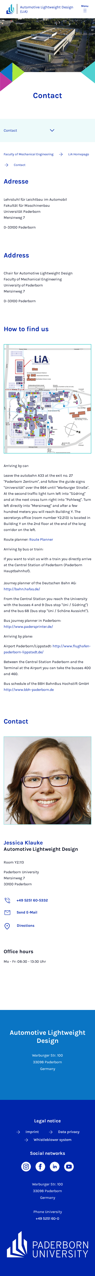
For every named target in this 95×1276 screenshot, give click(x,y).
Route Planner (41, 539)
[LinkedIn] (54, 1166)
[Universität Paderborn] (47, 1244)
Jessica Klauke (23, 842)
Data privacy (69, 1132)
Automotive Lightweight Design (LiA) (46, 9)
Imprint (32, 1132)
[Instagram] (26, 1166)
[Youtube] (69, 1166)
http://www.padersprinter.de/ (28, 626)
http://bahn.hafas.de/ (22, 589)
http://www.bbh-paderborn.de (29, 689)
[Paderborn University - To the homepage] (10, 9)
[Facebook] (40, 1166)
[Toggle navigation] (52, 130)
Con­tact (10, 130)
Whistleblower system (52, 1139)
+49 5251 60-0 (47, 1218)
